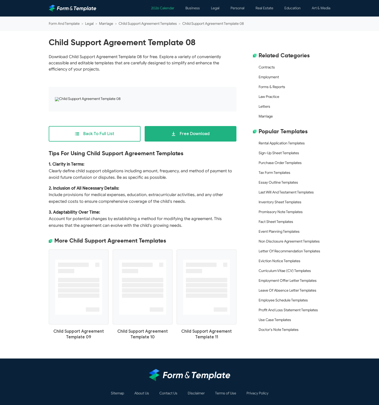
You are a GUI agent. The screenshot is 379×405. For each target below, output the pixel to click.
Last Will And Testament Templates (286, 192)
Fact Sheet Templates (276, 222)
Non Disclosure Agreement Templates (289, 241)
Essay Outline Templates (278, 182)
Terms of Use (225, 393)
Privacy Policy (257, 393)
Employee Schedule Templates (283, 300)
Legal (215, 8)
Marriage (266, 116)
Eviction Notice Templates (279, 261)
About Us (141, 393)
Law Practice (269, 97)
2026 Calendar (162, 8)
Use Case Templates (275, 320)
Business (192, 8)
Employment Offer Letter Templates (288, 280)
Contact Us (168, 393)
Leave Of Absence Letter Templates (287, 290)
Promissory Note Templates (281, 212)
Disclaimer (196, 393)
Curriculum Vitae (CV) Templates (285, 271)
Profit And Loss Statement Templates (288, 310)
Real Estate (264, 8)
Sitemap (117, 393)
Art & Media (321, 8)
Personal (237, 8)
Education (292, 8)
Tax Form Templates (274, 172)
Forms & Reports (272, 87)
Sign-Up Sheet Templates (279, 153)
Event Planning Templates (279, 231)
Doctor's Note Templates (279, 330)
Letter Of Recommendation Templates (289, 251)
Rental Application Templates (282, 143)
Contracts (267, 67)
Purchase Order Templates (280, 163)
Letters (264, 106)
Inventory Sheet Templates (280, 202)
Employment (269, 77)
